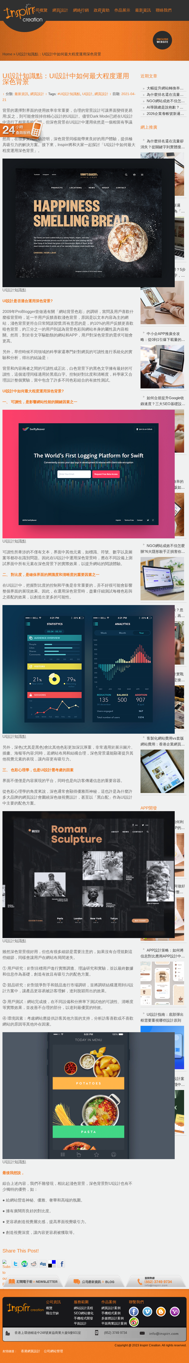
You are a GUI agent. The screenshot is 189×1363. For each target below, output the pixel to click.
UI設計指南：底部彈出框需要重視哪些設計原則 (162, 1017)
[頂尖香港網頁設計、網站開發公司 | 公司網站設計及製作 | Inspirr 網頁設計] (4, 11)
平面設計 (80, 1323)
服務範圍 (81, 1302)
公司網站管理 (53, 1351)
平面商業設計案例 (114, 1323)
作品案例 (108, 1302)
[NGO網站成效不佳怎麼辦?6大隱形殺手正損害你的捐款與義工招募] (162, 578)
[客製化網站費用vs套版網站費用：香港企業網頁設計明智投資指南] (162, 771)
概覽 (49, 1308)
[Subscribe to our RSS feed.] (6, 1264)
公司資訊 (53, 1302)
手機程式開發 (83, 1318)
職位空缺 (52, 1313)
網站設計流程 (83, 1308)
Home (7, 54)
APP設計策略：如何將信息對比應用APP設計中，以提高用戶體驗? (163, 953)
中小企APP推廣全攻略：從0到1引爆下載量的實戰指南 (163, 337)
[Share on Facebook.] (61, 1264)
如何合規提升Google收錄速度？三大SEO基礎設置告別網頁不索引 (163, 401)
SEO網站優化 (84, 1313)
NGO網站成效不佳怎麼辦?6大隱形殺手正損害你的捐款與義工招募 (163, 549)
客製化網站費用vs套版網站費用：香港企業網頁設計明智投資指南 (163, 741)
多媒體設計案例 (112, 1318)
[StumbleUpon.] (25, 1264)
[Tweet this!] (15, 1264)
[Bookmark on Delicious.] (52, 1264)
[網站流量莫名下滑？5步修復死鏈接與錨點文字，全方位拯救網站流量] (162, 302)
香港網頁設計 (30, 1351)
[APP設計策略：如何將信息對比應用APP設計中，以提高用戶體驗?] (162, 983)
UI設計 (87, 94)
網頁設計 (37, 94)
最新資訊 (21, 94)
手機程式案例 (111, 1313)
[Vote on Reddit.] (34, 1264)
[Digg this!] (43, 1264)
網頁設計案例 (111, 1308)
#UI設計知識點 (69, 94)
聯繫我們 (136, 1302)
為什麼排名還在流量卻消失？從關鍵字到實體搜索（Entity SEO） (163, 144)
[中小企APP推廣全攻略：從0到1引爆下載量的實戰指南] (162, 366)
